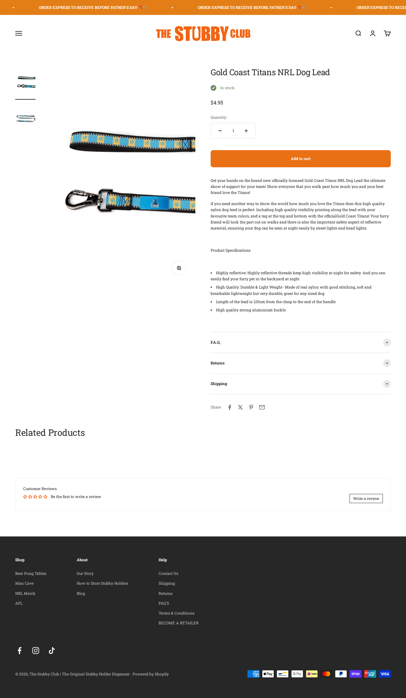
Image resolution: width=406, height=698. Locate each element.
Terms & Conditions (176, 612)
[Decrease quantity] (220, 130)
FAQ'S (164, 603)
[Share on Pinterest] (251, 407)
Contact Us (168, 573)
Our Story (85, 573)
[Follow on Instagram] (35, 650)
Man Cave (24, 583)
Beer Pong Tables (30, 573)
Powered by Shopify (151, 673)
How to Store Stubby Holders (102, 583)
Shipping (167, 583)
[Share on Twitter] (240, 407)
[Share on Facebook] (229, 407)
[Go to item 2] (25, 119)
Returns (166, 593)
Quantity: (219, 117)
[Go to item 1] (25, 83)
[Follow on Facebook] (19, 650)
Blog (81, 593)
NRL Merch (25, 593)
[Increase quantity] (246, 130)
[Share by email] (262, 407)
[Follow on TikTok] (52, 650)
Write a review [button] (366, 498)
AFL (19, 603)
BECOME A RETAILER (179, 622)
